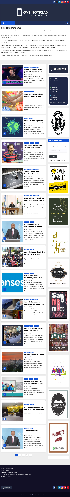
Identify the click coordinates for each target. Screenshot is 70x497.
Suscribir (53, 156)
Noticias (10, 23)
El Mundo (27, 91)
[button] (65, 23)
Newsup (40, 494)
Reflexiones (20, 23)
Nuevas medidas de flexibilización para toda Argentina (33, 227)
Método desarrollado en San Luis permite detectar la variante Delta (33, 383)
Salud (31, 299)
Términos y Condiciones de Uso (9, 472)
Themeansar (46, 494)
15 (27, 455)
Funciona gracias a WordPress (28, 494)
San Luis (31, 195)
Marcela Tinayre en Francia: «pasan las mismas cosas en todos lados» (34, 357)
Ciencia (26, 118)
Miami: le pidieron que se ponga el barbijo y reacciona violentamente (33, 330)
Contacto (46, 23)
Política (36, 67)
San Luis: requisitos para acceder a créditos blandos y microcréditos (34, 147)
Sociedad (36, 195)
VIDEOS (29, 23)
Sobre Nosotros (5, 470)
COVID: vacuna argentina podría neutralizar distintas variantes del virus (34, 123)
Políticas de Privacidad (7, 468)
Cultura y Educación (29, 169)
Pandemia (31, 67)
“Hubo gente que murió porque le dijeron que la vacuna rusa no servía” (33, 72)
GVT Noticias (28, 74)
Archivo (26, 67)
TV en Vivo (37, 23)
